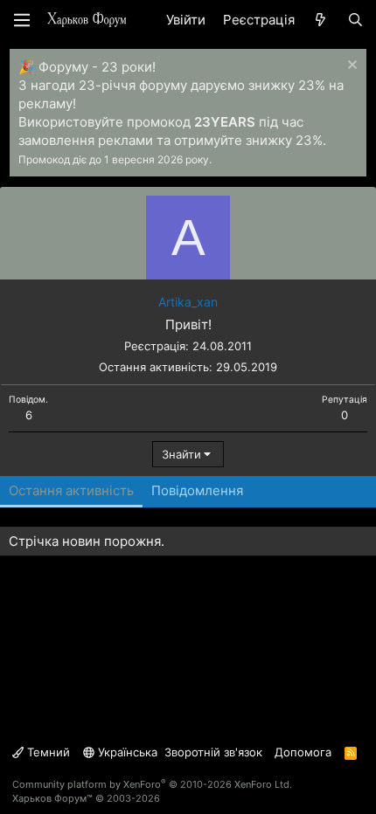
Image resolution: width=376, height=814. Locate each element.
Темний (47, 752)
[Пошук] (355, 19)
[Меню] (21, 20)
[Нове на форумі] (320, 19)
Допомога (303, 752)
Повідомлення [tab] (197, 490)
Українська (125, 752)
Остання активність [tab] (71, 490)
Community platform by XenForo (152, 784)
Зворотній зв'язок (213, 752)
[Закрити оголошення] (350, 67)
